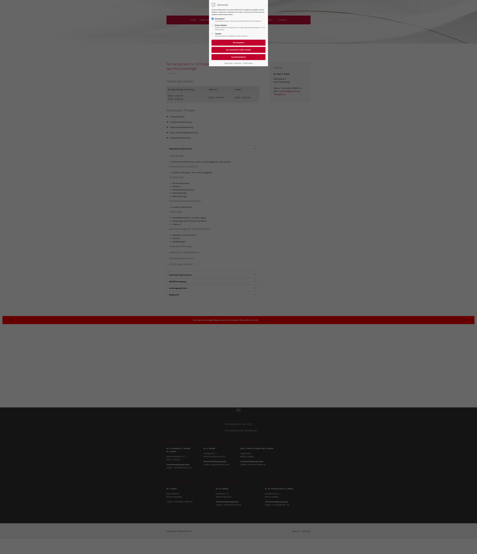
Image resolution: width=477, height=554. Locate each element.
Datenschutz (228, 63)
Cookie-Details (248, 63)
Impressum (237, 63)
